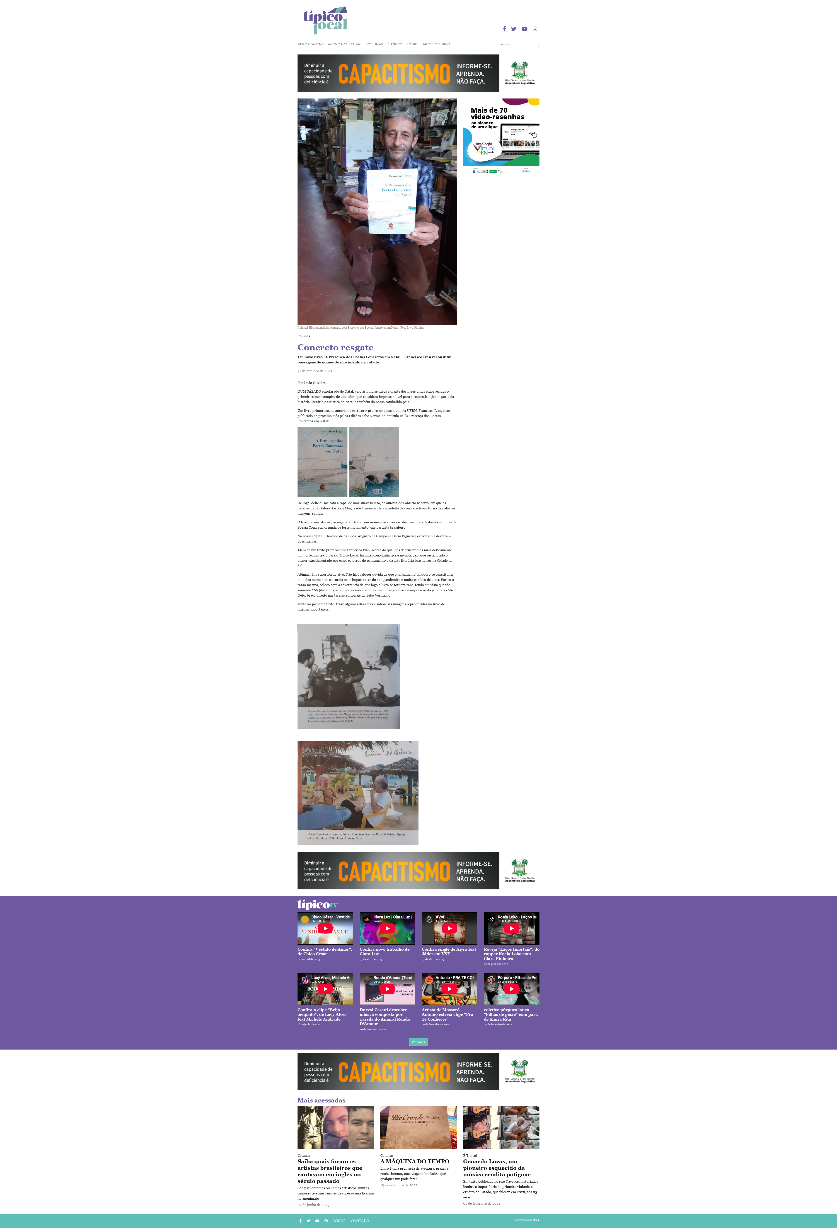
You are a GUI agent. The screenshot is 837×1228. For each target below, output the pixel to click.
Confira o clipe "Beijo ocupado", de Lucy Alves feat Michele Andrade (322, 1014)
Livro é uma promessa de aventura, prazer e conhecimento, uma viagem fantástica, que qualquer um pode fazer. (414, 1173)
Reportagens (311, 44)
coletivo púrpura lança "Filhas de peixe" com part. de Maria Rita (511, 1014)
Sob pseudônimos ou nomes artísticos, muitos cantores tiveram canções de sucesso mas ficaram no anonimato (336, 1193)
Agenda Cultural (345, 44)
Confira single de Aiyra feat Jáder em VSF (449, 951)
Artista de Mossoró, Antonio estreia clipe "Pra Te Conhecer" (447, 1014)
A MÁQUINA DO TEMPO (414, 1161)
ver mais (418, 1042)
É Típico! (470, 1155)
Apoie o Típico (436, 44)
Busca (505, 44)
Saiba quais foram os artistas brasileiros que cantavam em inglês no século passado (330, 1171)
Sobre (412, 44)
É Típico (394, 44)
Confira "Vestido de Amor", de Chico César (325, 951)
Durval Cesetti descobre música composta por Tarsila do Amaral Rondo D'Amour (385, 1017)
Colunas (304, 1155)
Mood (536, 1219)
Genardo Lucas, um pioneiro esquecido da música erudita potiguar (497, 1168)
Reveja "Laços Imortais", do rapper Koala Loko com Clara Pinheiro (511, 954)
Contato (360, 1221)
